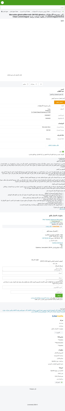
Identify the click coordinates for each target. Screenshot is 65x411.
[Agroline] (55, 2)
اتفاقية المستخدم (35, 298)
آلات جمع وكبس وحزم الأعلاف (41, 311)
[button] (2, 2)
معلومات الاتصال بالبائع (57, 328)
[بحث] (2, 7)
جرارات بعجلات (61, 310)
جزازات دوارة (6, 310)
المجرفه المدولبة (60, 311)
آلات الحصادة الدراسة (51, 310)
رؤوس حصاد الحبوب (41, 310)
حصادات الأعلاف (31, 310)
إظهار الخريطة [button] (35, 259)
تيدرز (32, 311)
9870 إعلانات (53, 222)
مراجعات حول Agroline (57, 361)
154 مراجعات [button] (49, 226)
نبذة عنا (61, 323)
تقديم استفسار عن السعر (55, 94)
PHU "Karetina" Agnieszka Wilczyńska (53, 219)
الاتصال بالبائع (60, 102)
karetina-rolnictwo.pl (57, 243)
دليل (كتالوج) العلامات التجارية (55, 364)
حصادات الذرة (52, 311)
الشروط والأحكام (59, 353)
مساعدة (61, 326)
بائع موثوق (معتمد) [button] (56, 221)
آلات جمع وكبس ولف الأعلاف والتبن (18, 310)
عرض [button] (52, 238)
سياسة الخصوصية (45, 298)
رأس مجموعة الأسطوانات (44, 105)
